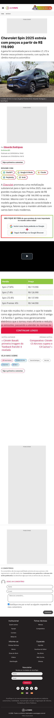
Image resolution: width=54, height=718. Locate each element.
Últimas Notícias (13, 645)
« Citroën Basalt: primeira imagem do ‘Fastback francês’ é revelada (12, 345)
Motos (13, 649)
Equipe (13, 629)
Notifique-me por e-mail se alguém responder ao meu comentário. (29, 605)
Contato (13, 633)
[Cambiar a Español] (31, 693)
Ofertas (40, 661)
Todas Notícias (7, 360)
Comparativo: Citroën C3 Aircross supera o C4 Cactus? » (41, 343)
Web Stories (40, 657)
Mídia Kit (13, 637)
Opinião (40, 645)
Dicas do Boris (13, 653)
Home (2, 13)
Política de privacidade (27, 715)
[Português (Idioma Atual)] (22, 693)
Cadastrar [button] (27, 683)
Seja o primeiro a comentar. (13, 162)
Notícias (8, 13)
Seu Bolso (5, 364)
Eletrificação (13, 661)
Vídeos (16, 364)
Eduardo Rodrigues (13, 147)
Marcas (40, 624)
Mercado (46, 360)
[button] (42, 8)
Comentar (48, 612)
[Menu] (3, 8)
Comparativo (40, 629)
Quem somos (13, 624)
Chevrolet (8, 184)
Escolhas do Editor (20, 360)
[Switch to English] (27, 693)
